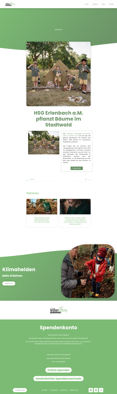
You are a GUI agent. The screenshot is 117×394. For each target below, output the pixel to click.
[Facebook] (91, 390)
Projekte (95, 4)
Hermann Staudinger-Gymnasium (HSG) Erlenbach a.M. (77, 135)
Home (86, 4)
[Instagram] (101, 390)
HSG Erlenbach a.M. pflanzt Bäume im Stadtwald (58, 119)
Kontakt (111, 4)
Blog (103, 4)
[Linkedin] (96, 390)
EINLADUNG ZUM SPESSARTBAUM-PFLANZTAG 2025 (42, 220)
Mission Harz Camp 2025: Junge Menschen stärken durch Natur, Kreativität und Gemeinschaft (75, 221)
